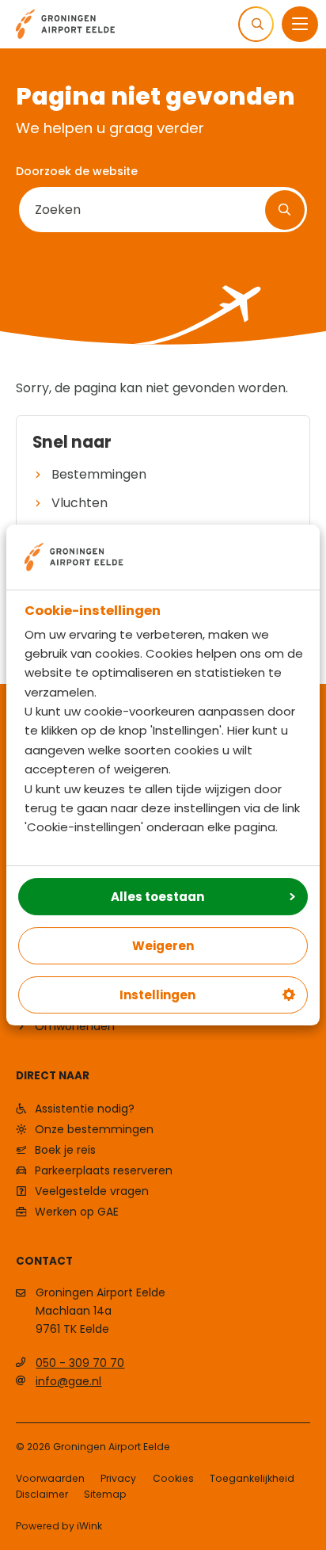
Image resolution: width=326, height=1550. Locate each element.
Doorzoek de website (77, 171)
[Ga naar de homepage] (65, 22)
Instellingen (157, 995)
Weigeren (163, 945)
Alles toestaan (157, 896)
